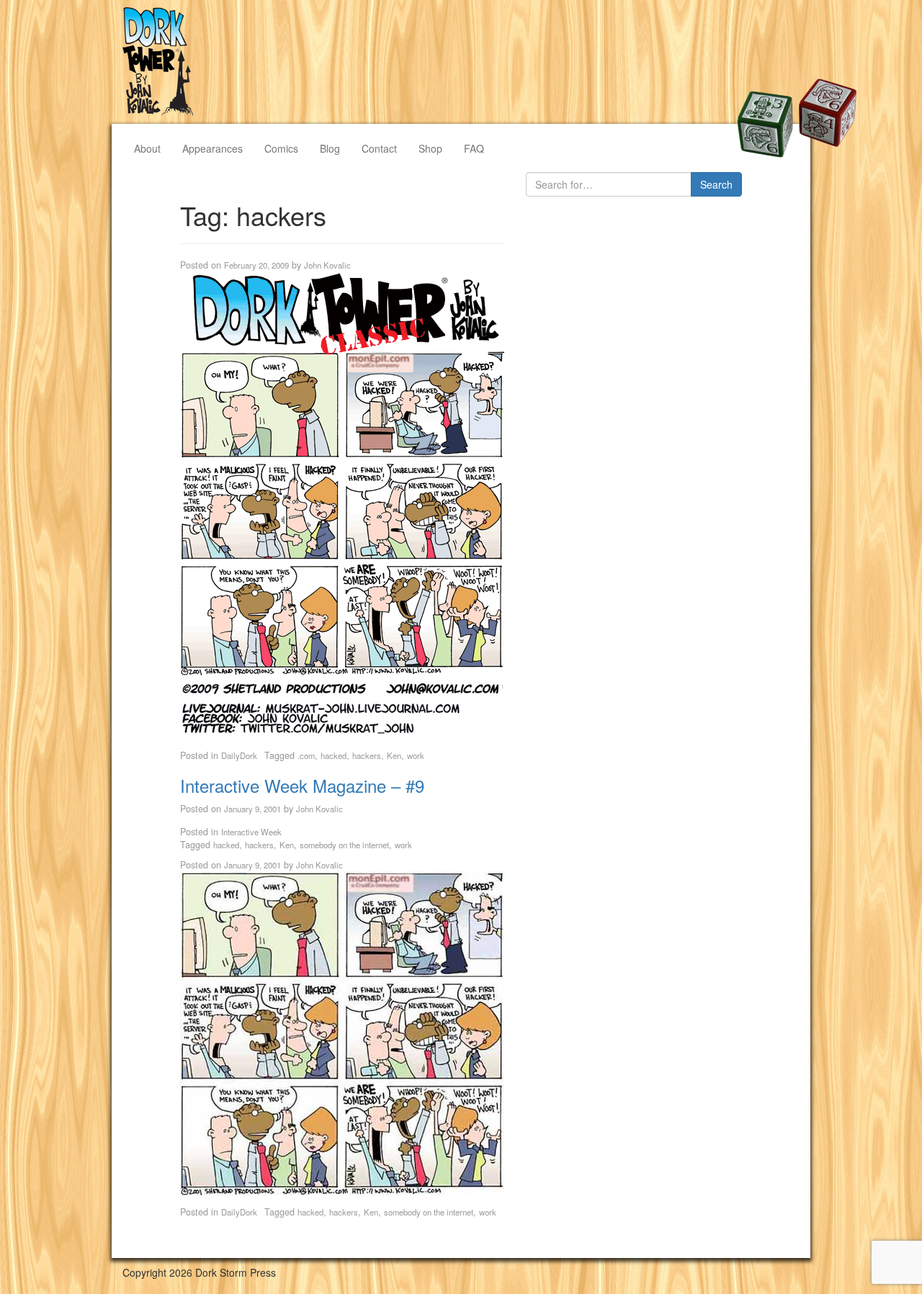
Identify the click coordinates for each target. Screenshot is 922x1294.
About (147, 148)
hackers (366, 755)
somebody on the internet (344, 844)
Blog (330, 148)
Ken (394, 755)
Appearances (212, 148)
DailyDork (239, 755)
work (415, 755)
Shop (430, 148)
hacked (333, 755)
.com (306, 755)
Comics (281, 148)
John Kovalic (327, 265)
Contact (379, 148)
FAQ (474, 148)
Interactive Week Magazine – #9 (302, 785)
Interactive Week (251, 831)
